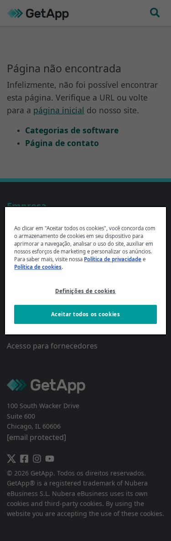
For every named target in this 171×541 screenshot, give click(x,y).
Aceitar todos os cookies (85, 314)
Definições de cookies (85, 291)
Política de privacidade (112, 259)
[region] (85, 270)
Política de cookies (38, 266)
